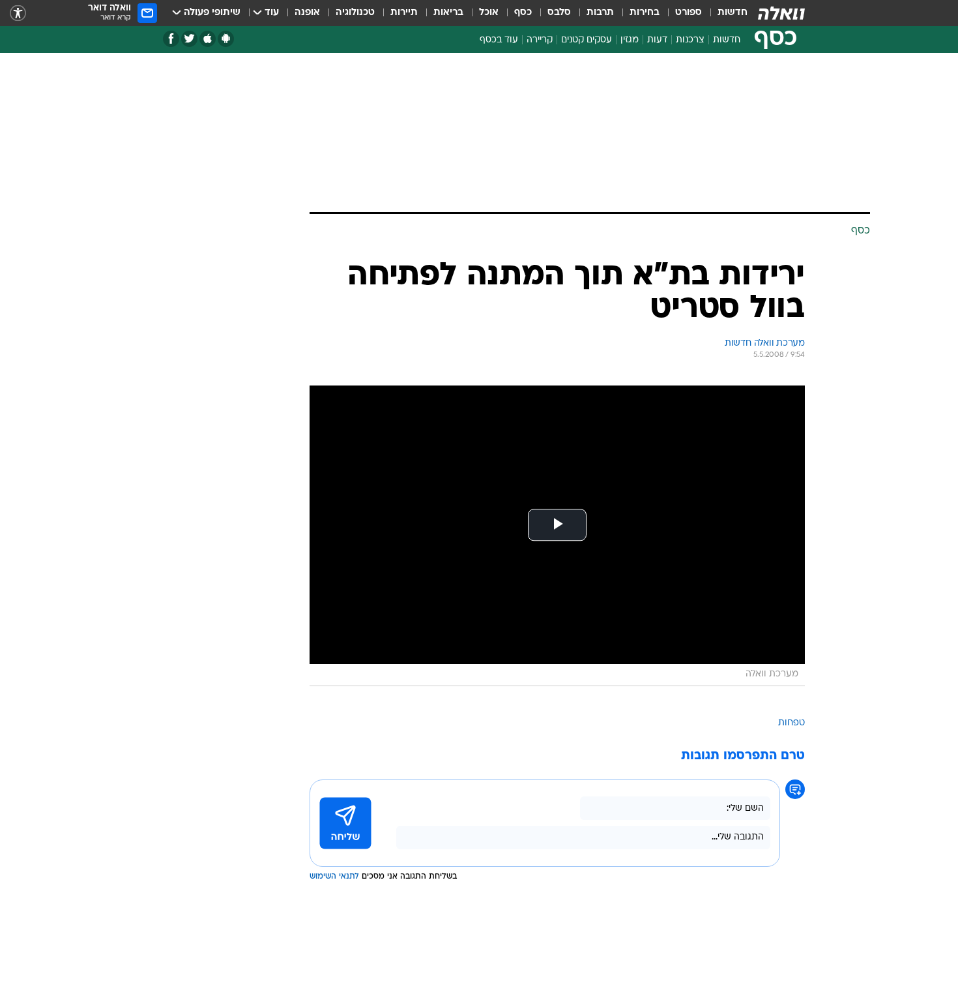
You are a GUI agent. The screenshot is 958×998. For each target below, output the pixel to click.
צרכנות (690, 40)
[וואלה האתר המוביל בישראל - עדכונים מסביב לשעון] (781, 13)
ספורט (688, 13)
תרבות (600, 13)
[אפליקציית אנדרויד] (226, 39)
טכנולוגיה (355, 13)
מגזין (629, 40)
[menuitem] (725, 13)
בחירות (645, 13)
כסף (523, 13)
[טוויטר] (189, 39)
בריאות (448, 13)
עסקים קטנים (586, 40)
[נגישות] (18, 13)
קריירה (540, 40)
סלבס (559, 13)
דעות (657, 40)
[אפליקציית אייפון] (207, 39)
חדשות (733, 13)
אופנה (307, 13)
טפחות (791, 723)
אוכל (489, 13)
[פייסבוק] (171, 39)
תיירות (404, 13)
